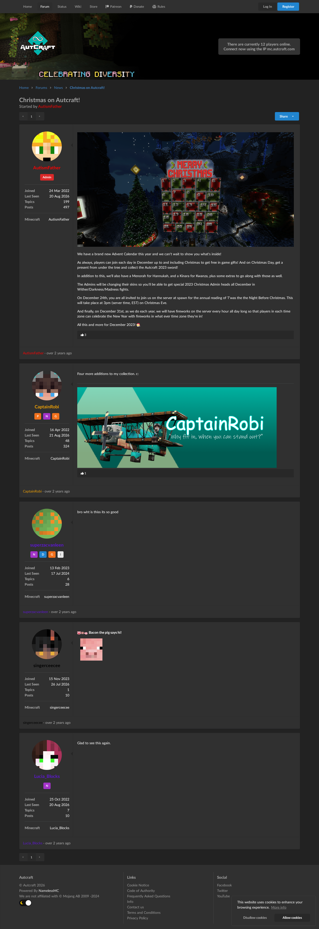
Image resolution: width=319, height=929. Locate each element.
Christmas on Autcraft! (87, 87)
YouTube (223, 896)
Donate (139, 6)
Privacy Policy (137, 918)
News (58, 87)
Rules (161, 6)
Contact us (135, 907)
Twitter (222, 890)
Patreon (115, 6)
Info (130, 901)
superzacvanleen (47, 545)
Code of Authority (141, 890)
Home (27, 6)
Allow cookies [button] (292, 918)
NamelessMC (49, 890)
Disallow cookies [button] (255, 918)
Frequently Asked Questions (148, 896)
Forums (41, 87)
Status (62, 6)
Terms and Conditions (143, 912)
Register (288, 6)
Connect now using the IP (259, 49)
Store (93, 6)
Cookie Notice (138, 885)
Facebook (224, 885)
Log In (267, 6)
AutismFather (50, 106)
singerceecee (46, 665)
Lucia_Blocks (47, 776)
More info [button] (278, 907)
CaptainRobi (47, 406)
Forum (44, 6)
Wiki (78, 6)
